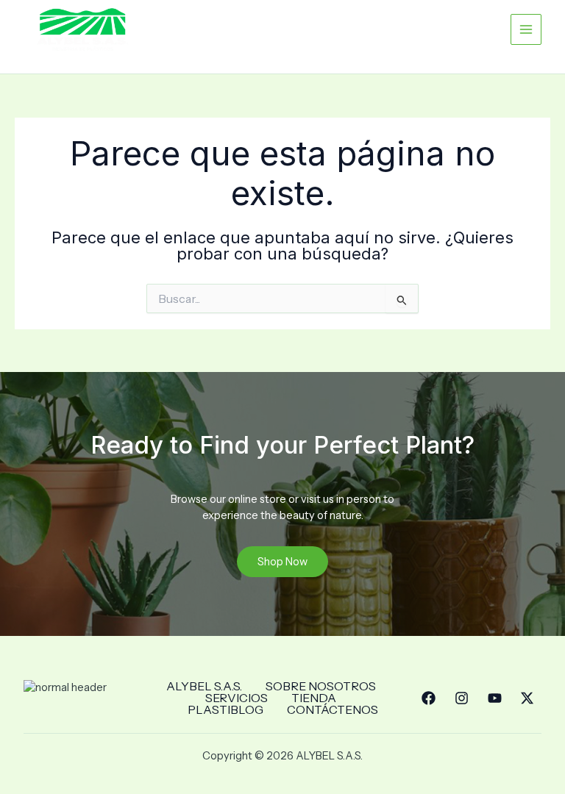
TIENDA (313, 698)
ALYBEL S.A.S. (204, 686)
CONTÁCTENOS (332, 709)
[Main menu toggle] (526, 29)
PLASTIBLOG (225, 709)
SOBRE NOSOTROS (321, 686)
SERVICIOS (236, 698)
